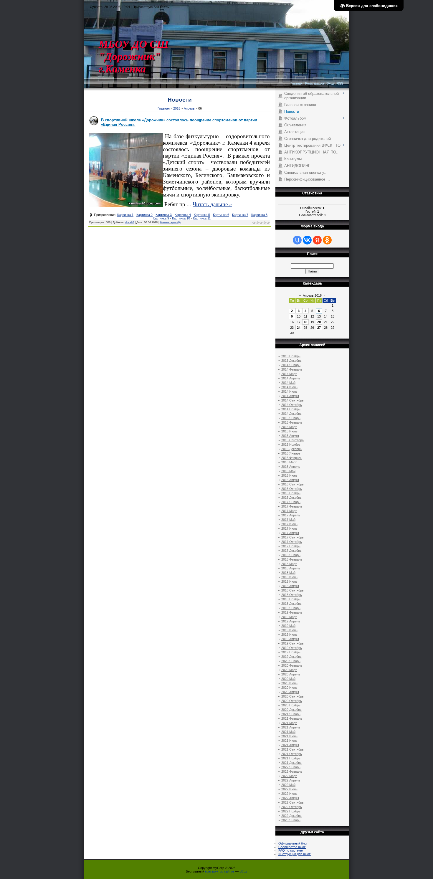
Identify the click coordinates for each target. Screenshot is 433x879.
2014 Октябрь (291, 405)
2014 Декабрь (291, 413)
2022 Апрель (290, 780)
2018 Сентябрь (292, 590)
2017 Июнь (289, 524)
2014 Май (288, 382)
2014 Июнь (289, 387)
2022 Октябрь (291, 807)
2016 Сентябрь (292, 484)
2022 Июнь (289, 789)
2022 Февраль (291, 771)
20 (319, 322)
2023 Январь (290, 820)
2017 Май (288, 519)
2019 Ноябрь (290, 652)
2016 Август (290, 480)
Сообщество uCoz (292, 847)
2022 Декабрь (291, 815)
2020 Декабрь (291, 709)
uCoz (243, 871)
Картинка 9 (161, 218)
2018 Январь (290, 555)
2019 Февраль (291, 612)
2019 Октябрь (291, 648)
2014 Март (289, 374)
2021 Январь (290, 714)
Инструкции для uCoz (294, 854)
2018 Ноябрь (290, 599)
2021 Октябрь (291, 754)
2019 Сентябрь (292, 643)
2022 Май (288, 785)
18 (305, 322)
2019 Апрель (290, 621)
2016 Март (289, 462)
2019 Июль (289, 634)
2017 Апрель (290, 515)
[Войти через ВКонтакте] (307, 240)
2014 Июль (289, 391)
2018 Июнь (289, 577)
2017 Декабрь (291, 550)
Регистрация (314, 83)
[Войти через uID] (297, 240)
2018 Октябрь (291, 595)
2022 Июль (289, 793)
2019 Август (290, 639)
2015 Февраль (291, 422)
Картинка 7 (240, 215)
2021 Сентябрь (292, 749)
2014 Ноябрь (290, 409)
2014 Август (290, 396)
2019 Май (288, 625)
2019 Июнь (289, 630)
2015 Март (289, 427)
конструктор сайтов (219, 871)
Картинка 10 (181, 218)
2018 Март (289, 564)
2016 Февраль (291, 458)
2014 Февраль (291, 369)
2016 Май (288, 471)
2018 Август (290, 586)
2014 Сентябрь (292, 400)
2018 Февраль (291, 559)
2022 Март (289, 776)
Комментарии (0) (170, 222)
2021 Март (289, 723)
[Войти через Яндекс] (317, 240)
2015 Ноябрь (290, 444)
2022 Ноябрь (290, 811)
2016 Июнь (289, 475)
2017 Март (289, 511)
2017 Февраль (291, 506)
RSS (340, 83)
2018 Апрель (290, 568)
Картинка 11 (202, 218)
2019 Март (289, 617)
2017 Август (290, 533)
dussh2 (129, 222)
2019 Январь (290, 608)
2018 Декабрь (291, 603)
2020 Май (288, 678)
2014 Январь (290, 365)
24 (298, 327)
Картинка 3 (164, 215)
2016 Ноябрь (290, 493)
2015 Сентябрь (292, 440)
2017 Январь (290, 502)
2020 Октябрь (291, 701)
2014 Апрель (290, 378)
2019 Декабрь (291, 656)
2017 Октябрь (291, 541)
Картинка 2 (144, 215)
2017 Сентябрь (292, 537)
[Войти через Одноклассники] (327, 240)
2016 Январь (290, 453)
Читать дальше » (212, 204)
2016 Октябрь (291, 488)
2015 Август (290, 435)
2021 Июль (289, 740)
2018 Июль (289, 581)
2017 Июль (289, 528)
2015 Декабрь (291, 449)
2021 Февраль (291, 718)
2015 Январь (290, 418)
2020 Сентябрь (292, 696)
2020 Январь (290, 661)
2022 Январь (290, 767)
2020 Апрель (290, 674)
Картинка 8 (259, 215)
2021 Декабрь (291, 762)
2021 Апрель (290, 727)
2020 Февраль (291, 665)
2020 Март (289, 670)
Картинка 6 (221, 215)
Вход (330, 83)
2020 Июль (289, 687)
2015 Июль (289, 431)
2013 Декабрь (291, 360)
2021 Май (288, 731)
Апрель (189, 108)
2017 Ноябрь (290, 546)
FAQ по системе (290, 850)
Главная (296, 83)
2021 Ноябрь (290, 758)
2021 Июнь (289, 736)
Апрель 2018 (312, 295)
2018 (176, 108)
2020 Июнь (289, 683)
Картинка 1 (125, 215)
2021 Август (290, 745)
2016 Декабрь (291, 497)
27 (319, 327)
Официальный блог (293, 843)
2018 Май (288, 572)
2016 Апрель (290, 466)
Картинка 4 (183, 215)
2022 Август (290, 798)
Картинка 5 (202, 215)
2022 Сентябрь (292, 802)
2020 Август (290, 692)
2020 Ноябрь (290, 705)
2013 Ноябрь (290, 356)
